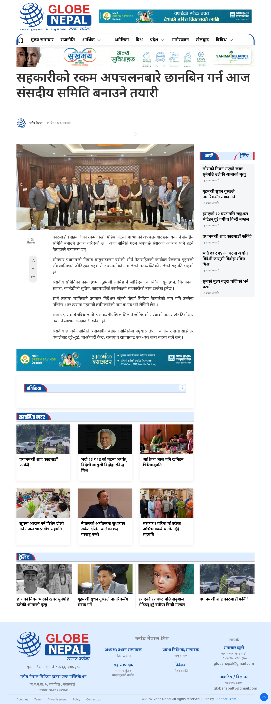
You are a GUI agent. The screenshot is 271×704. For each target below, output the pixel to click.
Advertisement (57, 699)
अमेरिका (121, 40)
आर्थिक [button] (88, 40)
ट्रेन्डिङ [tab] (244, 155)
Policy (76, 699)
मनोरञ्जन (180, 40)
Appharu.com (226, 699)
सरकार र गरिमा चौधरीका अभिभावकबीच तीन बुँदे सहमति (162, 529)
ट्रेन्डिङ (24, 558)
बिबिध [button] (221, 40)
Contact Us (93, 699)
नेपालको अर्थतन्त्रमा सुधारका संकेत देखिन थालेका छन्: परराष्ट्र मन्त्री (103, 529)
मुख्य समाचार (42, 40)
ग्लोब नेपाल (35, 123)
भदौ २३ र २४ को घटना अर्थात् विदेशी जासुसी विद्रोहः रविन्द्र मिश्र (103, 465)
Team (37, 699)
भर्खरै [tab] (209, 155)
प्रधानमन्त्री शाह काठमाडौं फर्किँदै (227, 236)
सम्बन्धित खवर (32, 417)
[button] (264, 697)
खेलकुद (202, 40)
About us (22, 699)
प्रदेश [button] (154, 40)
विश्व (139, 40)
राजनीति (68, 40)
